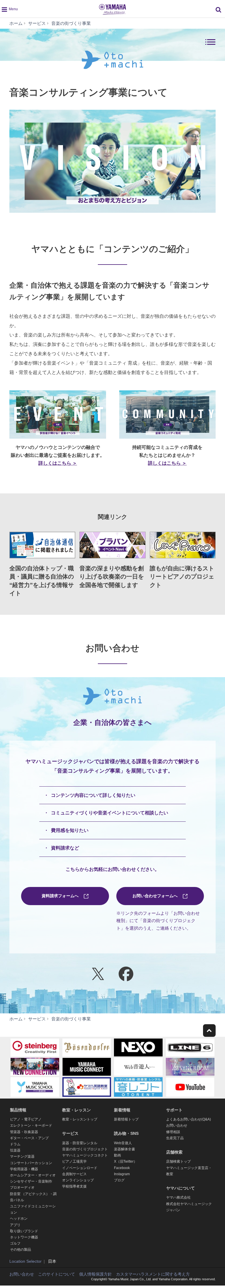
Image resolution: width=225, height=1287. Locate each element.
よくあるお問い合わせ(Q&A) (188, 1119)
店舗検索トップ (178, 1161)
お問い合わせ (176, 1125)
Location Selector (25, 1261)
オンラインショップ (78, 1180)
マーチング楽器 (22, 1156)
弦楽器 (15, 1150)
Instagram (122, 1174)
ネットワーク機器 (24, 1237)
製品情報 (18, 1110)
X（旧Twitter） (125, 1161)
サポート (174, 1110)
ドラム (15, 1144)
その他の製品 (20, 1249)
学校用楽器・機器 (24, 1169)
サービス (70, 1133)
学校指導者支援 (74, 1186)
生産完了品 (175, 1138)
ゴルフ (15, 1243)
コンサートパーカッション (31, 1163)
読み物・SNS (126, 1133)
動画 (117, 1155)
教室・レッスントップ (79, 1119)
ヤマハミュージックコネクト (85, 1155)
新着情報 (122, 1110)
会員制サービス (74, 1174)
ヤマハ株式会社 (178, 1197)
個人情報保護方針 (95, 1274)
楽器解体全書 (124, 1149)
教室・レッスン (76, 1110)
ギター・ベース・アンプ (29, 1138)
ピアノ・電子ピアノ (26, 1119)
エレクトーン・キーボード (31, 1125)
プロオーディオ (22, 1187)
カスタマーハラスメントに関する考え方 (153, 1274)
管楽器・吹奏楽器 (24, 1132)
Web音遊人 (123, 1143)
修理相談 (173, 1132)
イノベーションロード (79, 1168)
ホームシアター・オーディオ (33, 1175)
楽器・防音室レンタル (79, 1143)
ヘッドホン (19, 1218)
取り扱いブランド (24, 1231)
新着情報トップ (126, 1119)
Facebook (122, 1168)
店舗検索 (174, 1152)
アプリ (15, 1225)
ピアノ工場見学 (74, 1161)
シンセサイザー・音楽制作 (31, 1181)
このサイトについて (56, 1274)
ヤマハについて (180, 1188)
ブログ (119, 1180)
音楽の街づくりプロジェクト (85, 1149)
